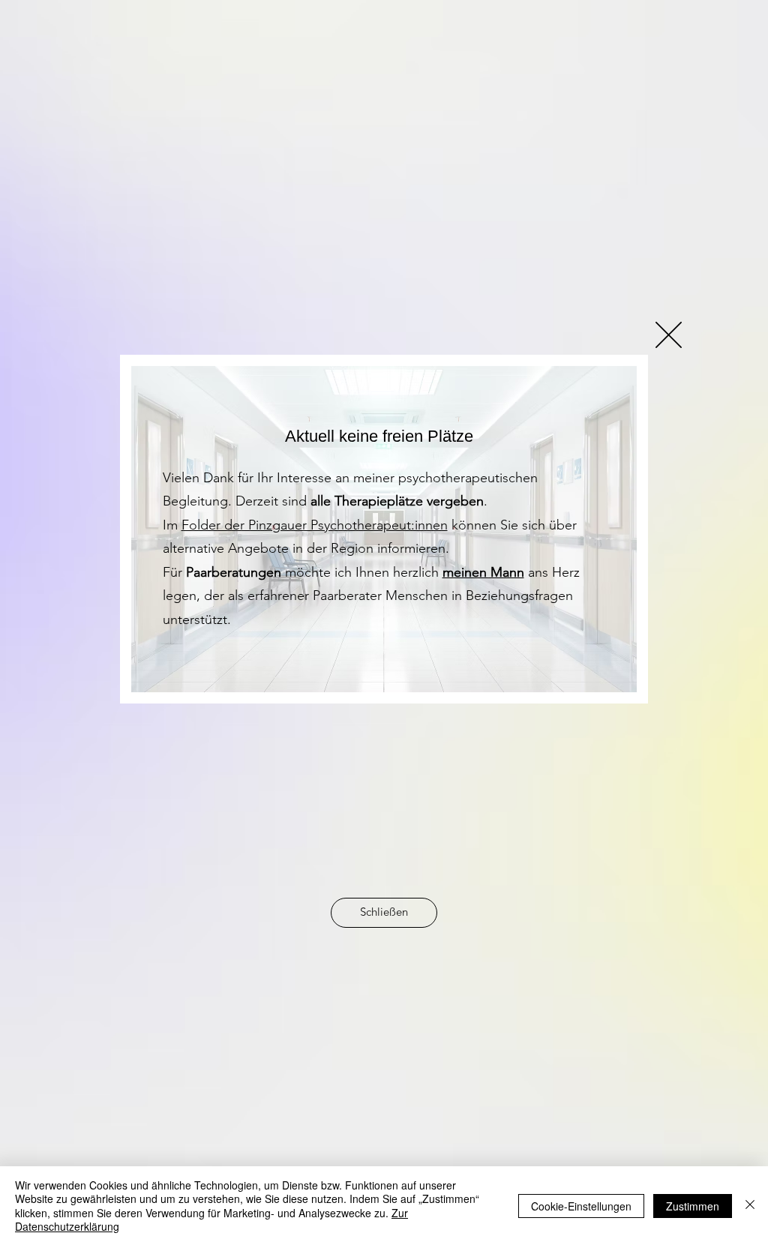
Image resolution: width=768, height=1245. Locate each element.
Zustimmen (692, 1206)
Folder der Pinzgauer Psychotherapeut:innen (315, 525)
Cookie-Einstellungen (581, 1206)
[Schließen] (750, 1205)
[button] (669, 335)
